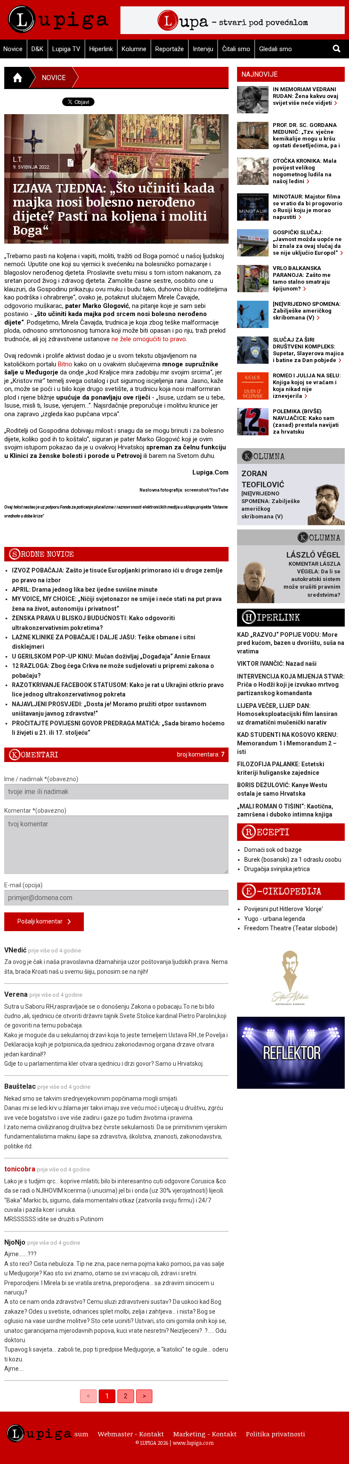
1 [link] (107, 1396)
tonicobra (19, 1169)
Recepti (265, 832)
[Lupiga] (58, 17)
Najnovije (259, 74)
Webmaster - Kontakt (131, 1433)
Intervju (203, 49)
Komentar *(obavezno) (35, 810)
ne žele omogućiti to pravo (149, 339)
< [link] (88, 1396)
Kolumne (134, 49)
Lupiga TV (66, 49)
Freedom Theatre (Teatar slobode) (291, 928)
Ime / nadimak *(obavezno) (41, 779)
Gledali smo (275, 49)
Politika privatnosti (275, 1433)
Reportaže (169, 49)
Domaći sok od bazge (273, 849)
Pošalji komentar (42, 921)
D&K (37, 49)
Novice (54, 78)
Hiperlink (101, 49)
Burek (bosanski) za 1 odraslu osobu (292, 859)
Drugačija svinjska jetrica (277, 869)
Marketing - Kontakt (205, 1433)
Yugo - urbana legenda (274, 918)
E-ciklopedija (281, 892)
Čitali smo (236, 49)
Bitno (65, 364)
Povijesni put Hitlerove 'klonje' (283, 909)
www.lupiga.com (193, 1442)
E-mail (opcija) (23, 885)
